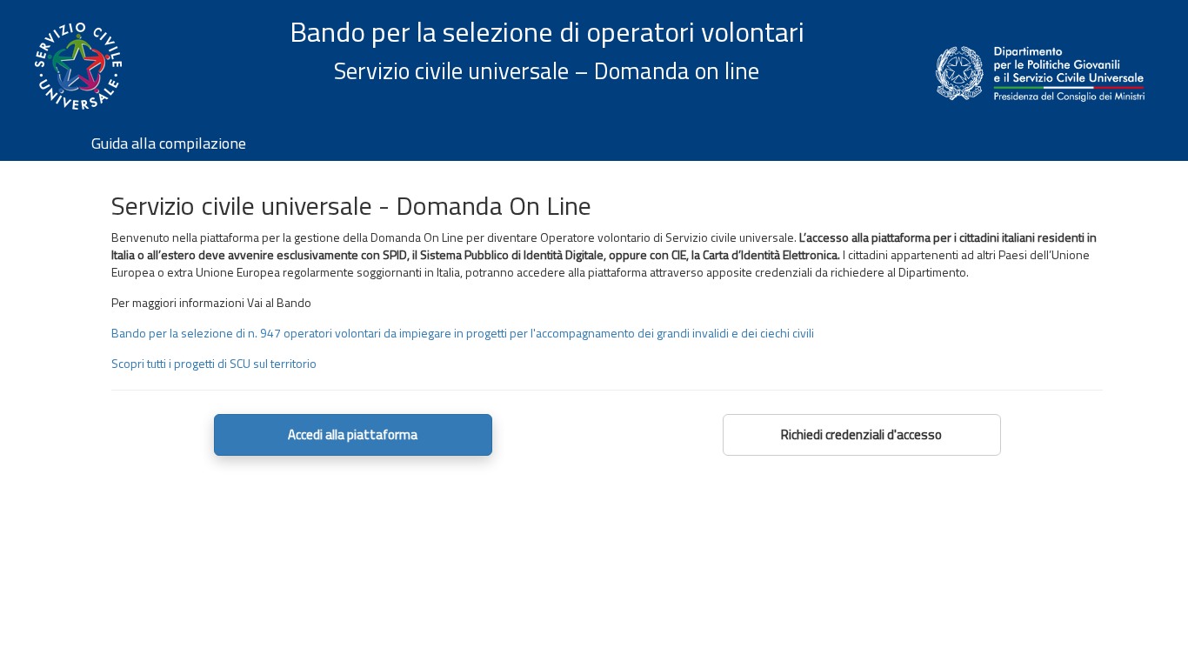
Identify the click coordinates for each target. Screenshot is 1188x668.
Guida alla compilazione (168, 143)
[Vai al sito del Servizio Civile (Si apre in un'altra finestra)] (78, 76)
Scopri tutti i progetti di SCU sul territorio (214, 363)
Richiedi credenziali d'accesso (861, 434)
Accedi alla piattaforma (352, 434)
